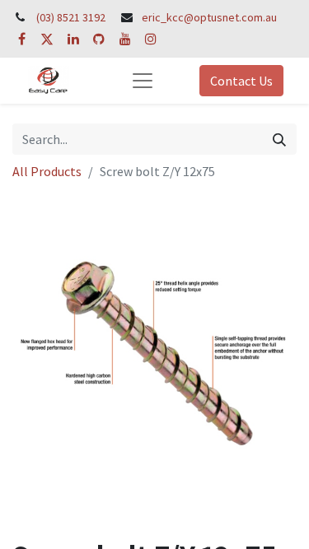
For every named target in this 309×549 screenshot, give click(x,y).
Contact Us (241, 80)
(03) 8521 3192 (70, 17)
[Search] (279, 139)
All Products (47, 171)
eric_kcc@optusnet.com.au (209, 17)
